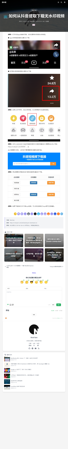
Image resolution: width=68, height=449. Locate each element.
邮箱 (27, 288)
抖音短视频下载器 (20, 144)
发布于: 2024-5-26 (24, 21)
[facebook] (32, 214)
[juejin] (61, 214)
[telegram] (38, 214)
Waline (58, 318)
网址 (45, 288)
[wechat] (18, 214)
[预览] (13, 305)
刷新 (34, 314)
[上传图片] (11, 305)
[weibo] (25, 214)
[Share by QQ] (22, 214)
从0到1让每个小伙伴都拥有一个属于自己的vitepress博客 (20, 266)
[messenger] (41, 214)
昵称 (9, 288)
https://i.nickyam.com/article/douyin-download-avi (23, 222)
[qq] (22, 214)
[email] (28, 214)
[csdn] (58, 214)
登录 (53, 304)
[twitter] (35, 214)
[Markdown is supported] (8, 305)
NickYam (12, 220)
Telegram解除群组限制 (56, 266)
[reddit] (48, 214)
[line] (45, 214)
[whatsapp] (51, 214)
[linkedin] (55, 214)
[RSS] (39, 348)
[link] (15, 214)
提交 (59, 304)
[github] (29, 348)
